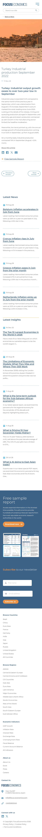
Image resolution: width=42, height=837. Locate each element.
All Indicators (8, 750)
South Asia (7, 707)
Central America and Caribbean (15, 676)
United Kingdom (9, 650)
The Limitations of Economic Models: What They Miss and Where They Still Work (18, 364)
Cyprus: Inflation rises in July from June (18, 240)
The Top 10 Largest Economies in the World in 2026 (21, 333)
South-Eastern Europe (12, 710)
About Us (6, 762)
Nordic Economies (10, 700)
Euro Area (7, 626)
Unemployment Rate (11, 740)
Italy (4, 640)
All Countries (8, 657)
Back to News (9, 17)
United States (8, 654)
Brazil (5, 619)
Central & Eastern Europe (13, 673)
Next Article (33, 173)
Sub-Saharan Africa (10, 714)
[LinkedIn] (3, 816)
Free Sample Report (14, 159)
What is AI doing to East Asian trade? (19, 463)
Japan (5, 643)
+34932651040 (11, 803)
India (5, 636)
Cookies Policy (20, 824)
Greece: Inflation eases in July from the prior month (19, 269)
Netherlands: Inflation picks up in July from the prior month (20, 298)
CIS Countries (8, 679)
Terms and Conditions (12, 827)
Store (5, 766)
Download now (12, 524)
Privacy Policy (8, 824)
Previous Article (9, 173)
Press (5, 769)
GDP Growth (8, 726)
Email (5, 589)
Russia (5, 647)
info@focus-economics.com (16, 798)
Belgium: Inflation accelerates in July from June (20, 210)
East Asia (6, 683)
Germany (6, 633)
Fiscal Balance (8, 743)
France (5, 629)
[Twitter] (7, 816)
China (5, 623)
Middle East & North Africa (13, 697)
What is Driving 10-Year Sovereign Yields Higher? (17, 431)
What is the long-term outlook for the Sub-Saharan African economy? (19, 398)
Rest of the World (10, 704)
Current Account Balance (13, 747)
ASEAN (5, 669)
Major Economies (9, 693)
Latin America (8, 690)
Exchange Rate (9, 736)
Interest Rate (8, 733)
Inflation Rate (8, 729)
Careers (6, 772)
